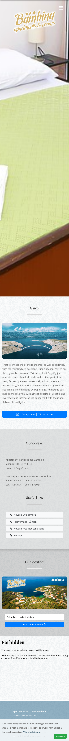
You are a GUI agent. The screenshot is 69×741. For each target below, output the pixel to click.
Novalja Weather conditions (28, 528)
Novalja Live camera (24, 514)
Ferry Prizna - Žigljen (24, 521)
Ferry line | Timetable (37, 414)
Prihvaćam (60, 736)
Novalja (17, 535)
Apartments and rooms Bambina (29, 711)
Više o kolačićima (31, 731)
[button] (60, 8)
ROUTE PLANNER (33, 624)
